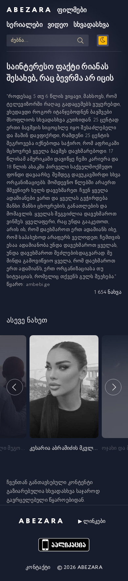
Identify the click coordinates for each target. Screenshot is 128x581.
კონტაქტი (38, 567)
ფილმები (72, 10)
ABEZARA (29, 10)
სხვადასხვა (91, 25)
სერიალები (25, 25)
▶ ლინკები (92, 521)
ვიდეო (58, 25)
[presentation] (15, 387)
